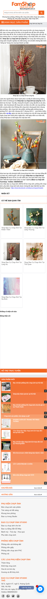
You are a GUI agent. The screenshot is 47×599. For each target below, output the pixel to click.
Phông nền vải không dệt (11, 544)
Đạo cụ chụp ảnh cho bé (11, 526)
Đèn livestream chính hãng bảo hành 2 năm (28, 453)
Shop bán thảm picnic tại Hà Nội (24, 394)
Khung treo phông (8, 513)
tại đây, (8, 113)
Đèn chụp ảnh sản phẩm (11, 507)
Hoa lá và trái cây (8, 569)
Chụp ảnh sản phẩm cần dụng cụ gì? (17, 416)
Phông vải (5, 554)
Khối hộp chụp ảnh (8, 566)
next (42, 253)
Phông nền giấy (7, 547)
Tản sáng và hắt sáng (10, 510)
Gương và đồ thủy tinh (10, 572)
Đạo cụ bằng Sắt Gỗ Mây (11, 529)
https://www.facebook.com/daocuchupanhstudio (27, 188)
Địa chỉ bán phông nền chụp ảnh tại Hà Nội (28, 383)
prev (4, 253)
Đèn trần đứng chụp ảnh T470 (23, 475)
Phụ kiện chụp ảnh (8, 535)
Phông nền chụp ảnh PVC (11, 550)
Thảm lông (5, 563)
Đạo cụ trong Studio (9, 516)
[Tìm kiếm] (41, 13)
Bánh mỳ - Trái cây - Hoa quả (13, 532)
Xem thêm (37, 488)
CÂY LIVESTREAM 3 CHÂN (22, 464)
